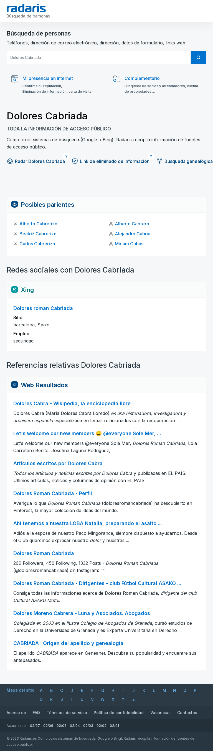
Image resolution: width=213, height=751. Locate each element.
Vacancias (160, 712)
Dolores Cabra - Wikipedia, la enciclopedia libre (72, 403)
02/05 (62, 726)
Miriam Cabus (129, 243)
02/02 (101, 726)
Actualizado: (17, 726)
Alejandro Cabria (132, 233)
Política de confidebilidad (119, 712)
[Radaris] (26, 8)
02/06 (48, 726)
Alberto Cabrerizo (38, 223)
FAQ (36, 712)
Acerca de (16, 712)
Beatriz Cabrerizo (38, 233)
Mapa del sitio (20, 690)
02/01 (114, 726)
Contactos (187, 712)
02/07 (35, 726)
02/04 (75, 726)
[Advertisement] (106, 184)
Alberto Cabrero (132, 223)
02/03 (88, 726)
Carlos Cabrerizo (37, 243)
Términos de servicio (67, 712)
